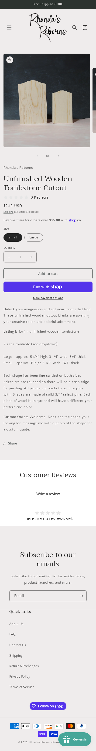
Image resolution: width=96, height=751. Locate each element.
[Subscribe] (81, 595)
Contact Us (17, 645)
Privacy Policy (19, 677)
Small (12, 237)
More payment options (48, 298)
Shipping (8, 212)
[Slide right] (58, 156)
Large (33, 237)
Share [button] (12, 443)
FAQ (12, 634)
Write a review (48, 494)
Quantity (9, 247)
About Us (16, 624)
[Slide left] (38, 156)
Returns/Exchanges (24, 666)
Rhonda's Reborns (40, 742)
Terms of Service (21, 687)
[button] (9, 27)
